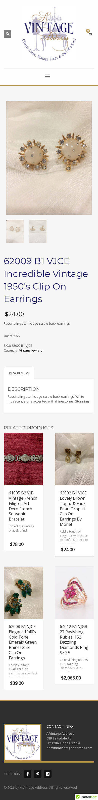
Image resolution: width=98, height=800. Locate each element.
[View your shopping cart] (90, 33)
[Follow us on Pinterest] (37, 774)
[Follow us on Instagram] (48, 774)
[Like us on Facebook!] (27, 774)
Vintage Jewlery (30, 350)
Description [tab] (19, 373)
